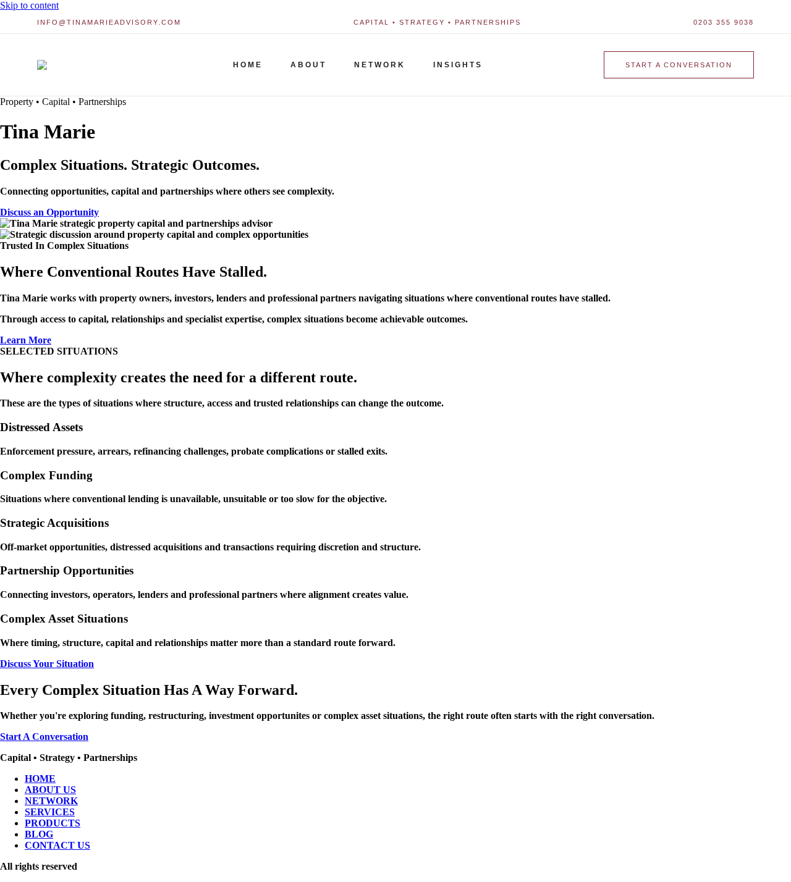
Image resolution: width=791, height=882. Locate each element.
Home (248, 65)
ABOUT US (50, 789)
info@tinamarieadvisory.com (109, 22)
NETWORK (51, 801)
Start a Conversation (678, 65)
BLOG (39, 834)
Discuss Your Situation (47, 663)
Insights (458, 65)
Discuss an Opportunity (49, 212)
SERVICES (50, 812)
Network (379, 65)
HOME (40, 778)
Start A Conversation (44, 736)
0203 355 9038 (723, 22)
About (308, 65)
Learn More (25, 340)
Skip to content (29, 5)
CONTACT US (57, 845)
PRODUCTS (52, 823)
